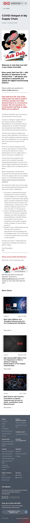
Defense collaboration (21, 440)
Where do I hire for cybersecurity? (13, 260)
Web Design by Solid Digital (22, 518)
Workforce (6, 439)
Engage (4, 449)
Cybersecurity (20, 432)
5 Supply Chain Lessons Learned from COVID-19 (13, 180)
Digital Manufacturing (21, 420)
